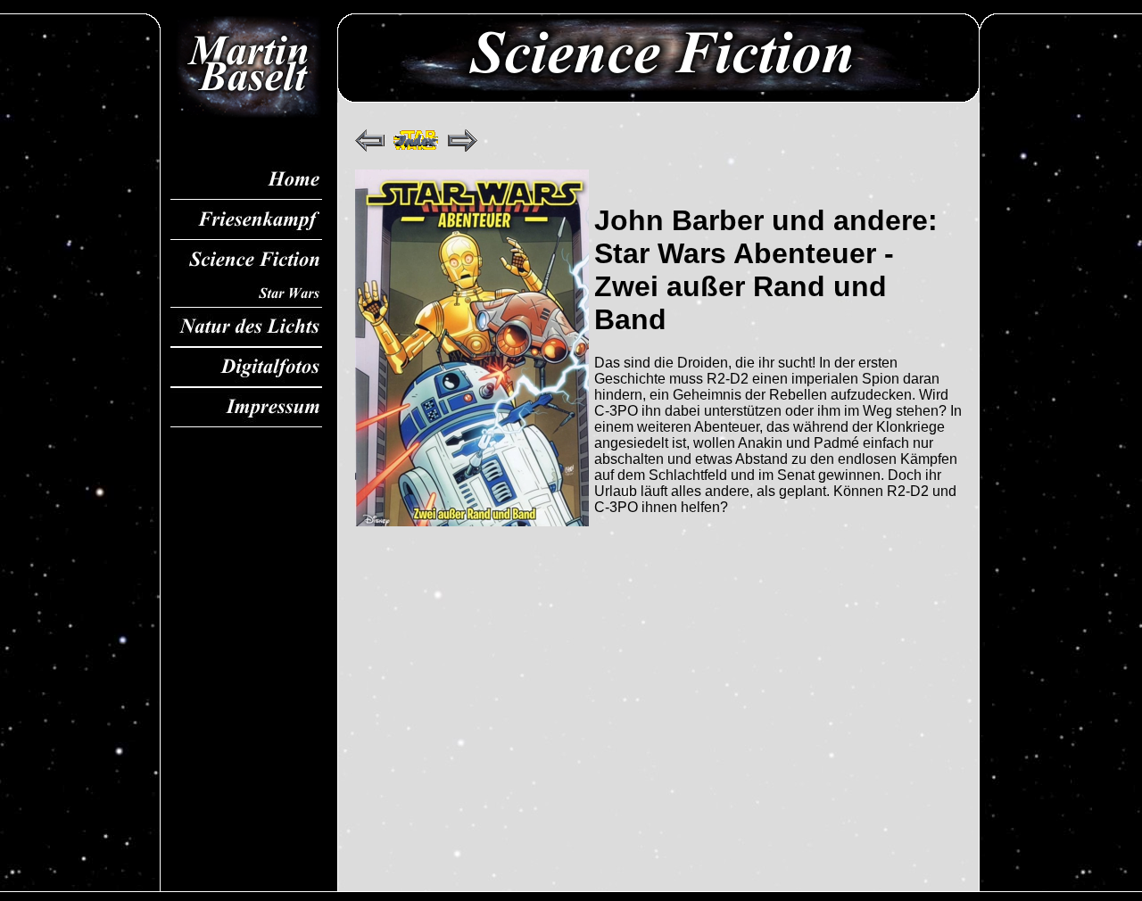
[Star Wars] (246, 293)
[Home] (246, 180)
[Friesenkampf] (246, 220)
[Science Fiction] (246, 260)
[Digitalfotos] (246, 367)
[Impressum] (246, 407)
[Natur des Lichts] (246, 327)
